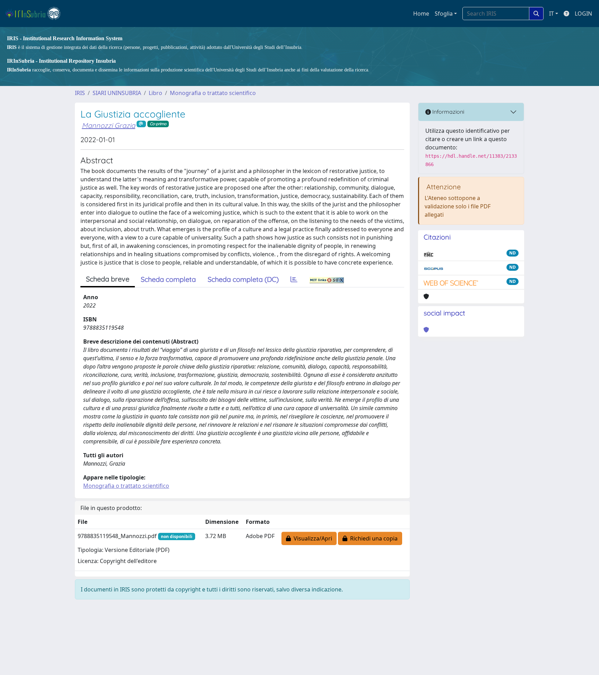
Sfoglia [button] (444, 13)
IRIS (80, 93)
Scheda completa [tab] (168, 279)
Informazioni (447, 111)
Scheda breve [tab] (107, 279)
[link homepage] (36, 13)
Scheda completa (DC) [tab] (243, 279)
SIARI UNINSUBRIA (117, 93)
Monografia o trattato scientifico (213, 93)
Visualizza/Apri (311, 538)
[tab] (294, 279)
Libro (155, 93)
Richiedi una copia (372, 538)
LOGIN (583, 13)
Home (421, 13)
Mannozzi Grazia (108, 125)
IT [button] (551, 13)
